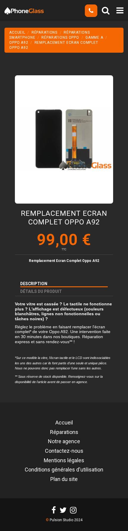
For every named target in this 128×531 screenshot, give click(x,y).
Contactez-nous (64, 451)
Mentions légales (64, 460)
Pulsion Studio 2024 (66, 520)
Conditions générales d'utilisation (64, 470)
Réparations (64, 432)
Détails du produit (41, 291)
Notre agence (64, 441)
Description (33, 283)
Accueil (64, 423)
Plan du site (64, 479)
